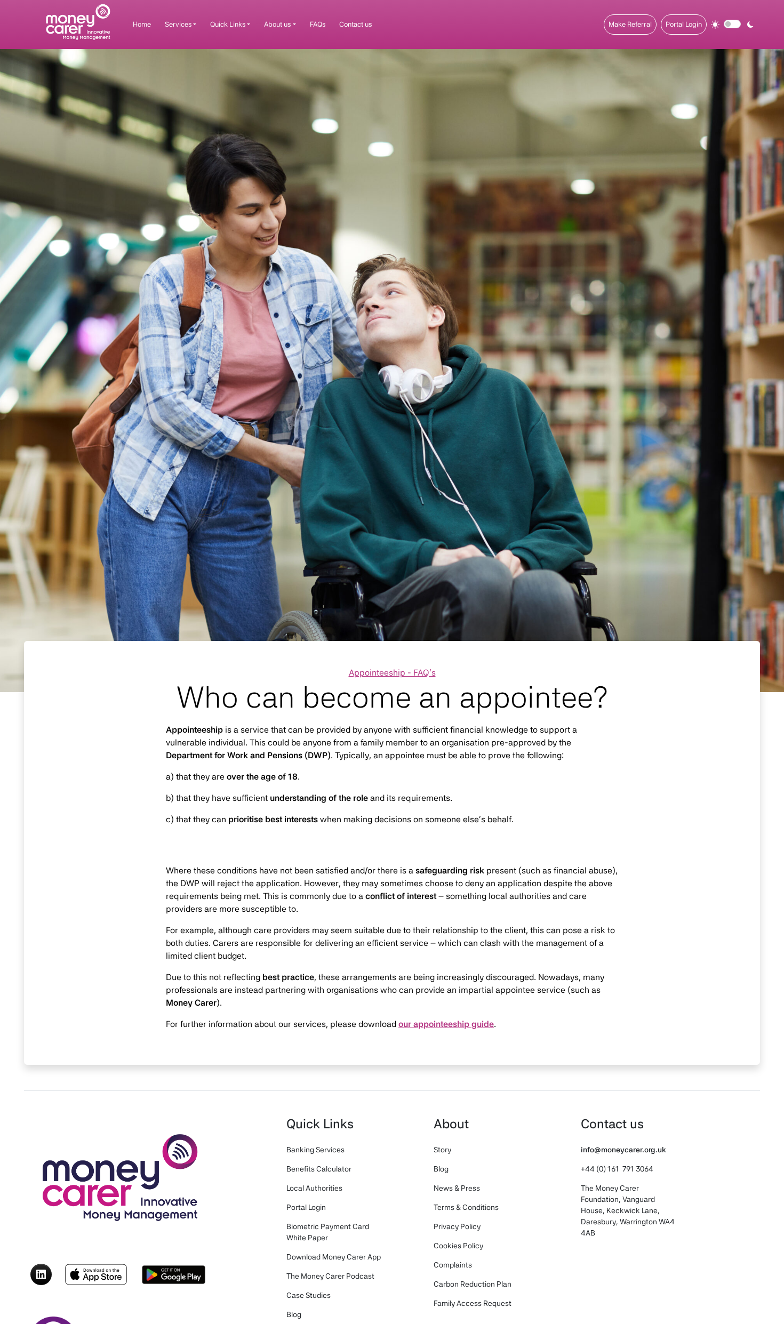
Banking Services (315, 1149)
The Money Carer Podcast (330, 1276)
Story (442, 1149)
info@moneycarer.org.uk (623, 1149)
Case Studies (308, 1295)
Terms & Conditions (466, 1207)
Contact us (355, 24)
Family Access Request (472, 1303)
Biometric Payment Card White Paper (327, 1232)
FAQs (317, 24)
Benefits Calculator (318, 1169)
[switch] (732, 24)
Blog (293, 1314)
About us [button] (277, 24)
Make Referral (630, 24)
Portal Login (684, 24)
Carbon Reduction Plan (472, 1284)
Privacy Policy (457, 1226)
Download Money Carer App (333, 1257)
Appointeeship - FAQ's (392, 673)
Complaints (453, 1265)
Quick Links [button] (227, 24)
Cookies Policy (458, 1245)
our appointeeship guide (446, 1024)
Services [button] (178, 24)
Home (142, 24)
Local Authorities (314, 1188)
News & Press (457, 1188)
